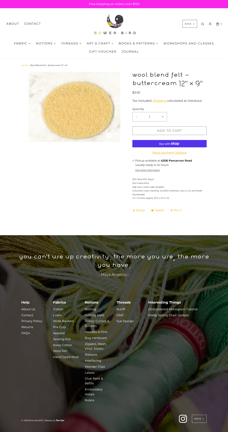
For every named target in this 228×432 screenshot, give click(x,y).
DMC (120, 315)
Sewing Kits (62, 339)
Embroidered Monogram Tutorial (173, 309)
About (12, 24)
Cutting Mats (94, 315)
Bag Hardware (96, 338)
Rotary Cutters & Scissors (97, 323)
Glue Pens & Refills (94, 381)
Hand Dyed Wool (66, 357)
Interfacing (93, 361)
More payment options (169, 153)
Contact (32, 24)
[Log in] (210, 23)
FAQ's (25, 333)
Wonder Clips (95, 367)
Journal (130, 51)
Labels (90, 373)
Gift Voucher (103, 51)
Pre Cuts (59, 327)
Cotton (58, 309)
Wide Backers (63, 321)
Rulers (89, 400)
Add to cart (169, 130)
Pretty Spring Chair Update (168, 315)
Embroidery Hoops (93, 392)
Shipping (159, 101)
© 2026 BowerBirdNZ (32, 420)
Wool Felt (60, 351)
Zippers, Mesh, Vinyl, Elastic (95, 346)
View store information (147, 170)
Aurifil (121, 309)
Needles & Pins (96, 332)
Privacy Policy (31, 321)
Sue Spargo (125, 321)
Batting (90, 309)
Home (24, 65)
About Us (28, 309)
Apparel (59, 333)
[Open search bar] (203, 24)
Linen (57, 315)
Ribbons (91, 354)
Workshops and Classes (188, 43)
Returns (27, 327)
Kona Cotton (62, 345)
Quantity (138, 109)
